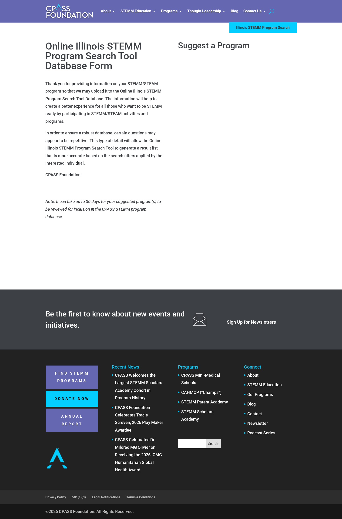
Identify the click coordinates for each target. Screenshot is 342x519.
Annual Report (72, 420)
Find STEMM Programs (72, 377)
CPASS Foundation (76, 511)
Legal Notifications (106, 497)
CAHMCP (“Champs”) (201, 392)
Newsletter (257, 423)
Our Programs (260, 394)
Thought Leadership (204, 11)
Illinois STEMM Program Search (263, 27)
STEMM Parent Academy (204, 401)
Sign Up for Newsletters (251, 322)
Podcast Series (261, 432)
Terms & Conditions (140, 497)
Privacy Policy (55, 497)
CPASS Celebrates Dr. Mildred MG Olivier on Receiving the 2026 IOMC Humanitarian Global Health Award (138, 454)
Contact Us (252, 11)
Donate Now (72, 398)
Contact (254, 413)
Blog (234, 11)
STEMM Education (136, 11)
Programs (169, 11)
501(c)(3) (79, 497)
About (106, 11)
